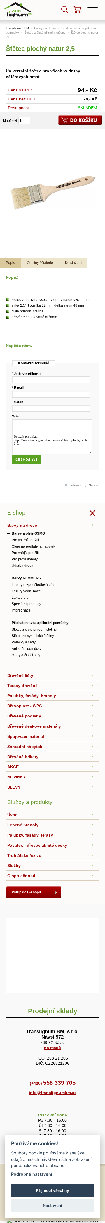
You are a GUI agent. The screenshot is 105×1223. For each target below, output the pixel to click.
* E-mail (18, 387)
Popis (10, 263)
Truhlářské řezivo (24, 855)
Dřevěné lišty (20, 675)
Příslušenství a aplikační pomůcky (40, 623)
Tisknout (75, 485)
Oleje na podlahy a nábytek (33, 546)
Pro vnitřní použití (25, 540)
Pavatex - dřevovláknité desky (37, 845)
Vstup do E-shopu (26, 892)
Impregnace (21, 610)
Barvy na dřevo (45, 28)
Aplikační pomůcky (26, 649)
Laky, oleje (20, 598)
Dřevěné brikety (22, 756)
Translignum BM (17, 28)
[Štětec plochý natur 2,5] (52, 192)
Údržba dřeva (22, 566)
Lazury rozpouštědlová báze (34, 585)
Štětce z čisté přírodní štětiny (45, 32)
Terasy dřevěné (22, 685)
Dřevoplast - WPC (24, 706)
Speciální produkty (26, 604)
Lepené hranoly (22, 825)
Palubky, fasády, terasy (30, 835)
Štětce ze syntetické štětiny (33, 636)
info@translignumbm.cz (52, 1092)
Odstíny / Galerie (40, 263)
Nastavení (52, 1205)
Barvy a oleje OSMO (28, 533)
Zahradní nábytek (24, 746)
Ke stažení (73, 263)
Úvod (12, 814)
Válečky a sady (24, 642)
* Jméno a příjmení (26, 373)
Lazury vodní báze (26, 591)
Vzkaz (16, 416)
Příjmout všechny (52, 1190)
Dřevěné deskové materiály (34, 726)
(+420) (53, 1083)
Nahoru (94, 485)
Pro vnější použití (25, 553)
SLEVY (13, 787)
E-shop (16, 513)
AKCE (13, 767)
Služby (14, 865)
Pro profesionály (25, 559)
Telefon (17, 402)
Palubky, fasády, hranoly (31, 695)
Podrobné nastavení (31, 1174)
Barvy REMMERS (26, 578)
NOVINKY (16, 777)
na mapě (52, 1047)
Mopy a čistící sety (26, 655)
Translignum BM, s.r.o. (18, 2)
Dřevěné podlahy (24, 716)
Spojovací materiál (25, 736)
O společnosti (21, 875)
